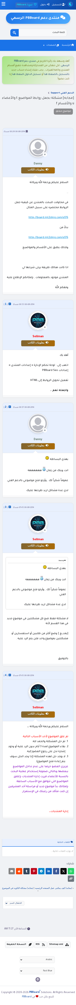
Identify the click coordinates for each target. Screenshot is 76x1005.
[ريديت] (19, 871)
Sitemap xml (56, 944)
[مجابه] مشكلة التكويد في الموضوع (18, 888)
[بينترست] (34, 871)
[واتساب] (71, 871)
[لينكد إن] (49, 871)
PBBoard (27, 997)
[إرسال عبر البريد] (12, 871)
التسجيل (57, 5)
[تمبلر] (26, 871)
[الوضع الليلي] (70, 4)
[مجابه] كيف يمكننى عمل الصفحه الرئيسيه (53, 888)
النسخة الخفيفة (16, 944)
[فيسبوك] (56, 871)
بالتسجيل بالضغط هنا (56, 74)
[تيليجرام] (41, 871)
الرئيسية (66, 45)
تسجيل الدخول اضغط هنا (26, 74)
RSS (38, 944)
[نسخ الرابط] (71, 878)
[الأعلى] (37, 979)
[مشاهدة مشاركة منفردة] (9, 304)
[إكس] (63, 871)
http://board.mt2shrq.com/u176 (48, 217)
